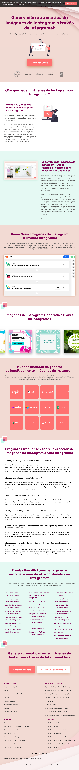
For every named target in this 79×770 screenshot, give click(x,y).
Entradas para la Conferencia (13, 694)
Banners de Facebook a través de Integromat (59, 687)
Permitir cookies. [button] (71, 3)
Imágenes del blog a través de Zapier (57, 708)
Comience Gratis (39, 62)
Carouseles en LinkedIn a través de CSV (57, 711)
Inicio (5, 765)
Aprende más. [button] (20, 4)
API (33, 423)
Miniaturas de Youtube (11, 687)
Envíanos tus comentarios (32, 758)
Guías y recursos (50, 704)
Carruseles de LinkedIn (11, 711)
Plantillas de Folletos (53, 726)
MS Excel (18, 423)
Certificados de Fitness (11, 723)
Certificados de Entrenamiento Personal (16, 726)
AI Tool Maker (49, 701)
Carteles (6, 697)
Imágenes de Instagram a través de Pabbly (59, 694)
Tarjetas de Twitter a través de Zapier (57, 697)
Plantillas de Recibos (54, 747)
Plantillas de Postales (54, 733)
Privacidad (54, 765)
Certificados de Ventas (11, 744)
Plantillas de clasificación (55, 723)
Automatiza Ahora (22, 670)
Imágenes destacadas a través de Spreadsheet (60, 715)
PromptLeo (23, 761)
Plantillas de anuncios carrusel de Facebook (61, 740)
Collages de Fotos (9, 701)
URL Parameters (64, 423)
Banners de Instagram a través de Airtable (58, 690)
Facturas (6, 708)
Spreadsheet (64, 407)
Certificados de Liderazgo (12, 737)
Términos (39, 765)
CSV (49, 407)
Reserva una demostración (53, 670)
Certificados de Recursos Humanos (15, 740)
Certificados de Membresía (12, 747)
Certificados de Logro (10, 733)
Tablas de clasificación (11, 704)
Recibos (6, 690)
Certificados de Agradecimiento (14, 730)
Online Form (48, 423)
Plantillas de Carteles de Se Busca (58, 730)
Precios (12, 765)
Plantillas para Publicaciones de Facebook (60, 744)
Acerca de (20, 765)
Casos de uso (30, 765)
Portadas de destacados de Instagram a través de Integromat (39, 595)
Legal (46, 765)
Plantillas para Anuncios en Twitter (58, 737)
